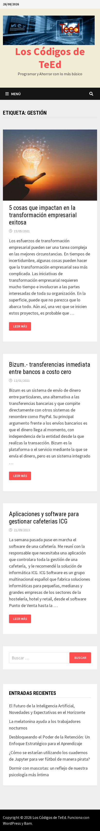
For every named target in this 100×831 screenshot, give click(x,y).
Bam (28, 823)
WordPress (12, 823)
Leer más (22, 326)
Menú (16, 93)
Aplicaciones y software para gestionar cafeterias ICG (44, 518)
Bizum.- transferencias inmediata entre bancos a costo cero (49, 368)
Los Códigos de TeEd (50, 58)
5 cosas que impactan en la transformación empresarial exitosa (43, 215)
